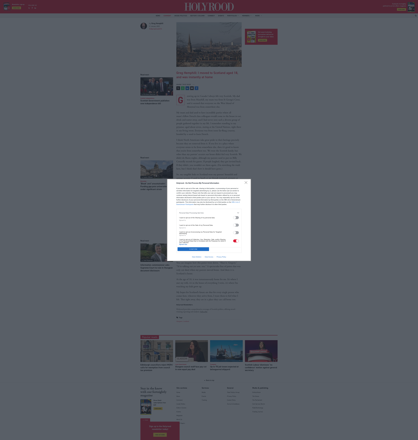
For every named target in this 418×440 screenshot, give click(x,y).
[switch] (236, 217)
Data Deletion (196, 257)
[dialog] (209, 220)
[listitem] (209, 213)
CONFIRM (193, 249)
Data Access (209, 257)
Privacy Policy (221, 257)
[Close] (247, 183)
